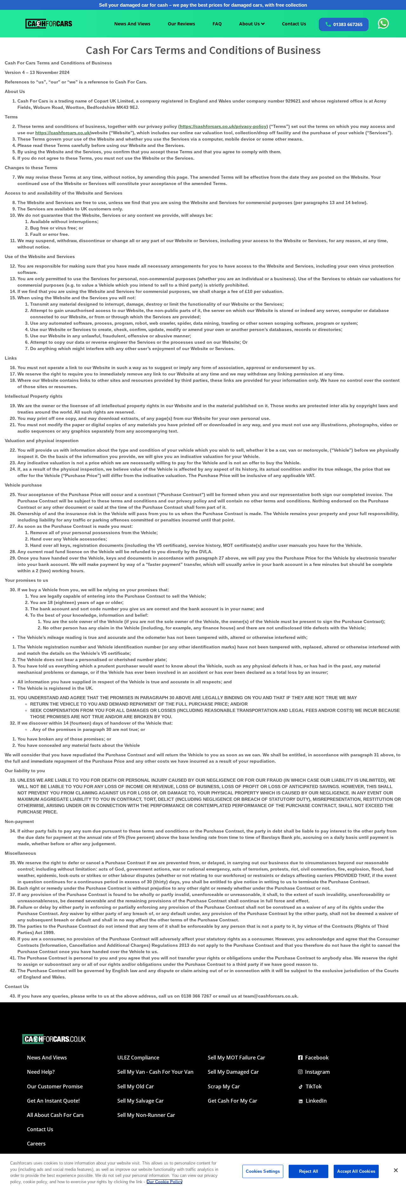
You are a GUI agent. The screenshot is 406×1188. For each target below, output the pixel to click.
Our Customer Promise (55, 1086)
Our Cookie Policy (164, 1181)
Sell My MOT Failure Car (236, 1057)
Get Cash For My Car (232, 1100)
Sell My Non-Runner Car (146, 1115)
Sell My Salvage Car (140, 1100)
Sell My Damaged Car (233, 1071)
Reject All (308, 1171)
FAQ (217, 24)
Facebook (316, 1057)
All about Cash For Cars (55, 1115)
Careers (36, 1143)
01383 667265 (348, 24)
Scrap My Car (224, 1086)
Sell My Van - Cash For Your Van (155, 1071)
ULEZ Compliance (138, 1057)
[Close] (396, 1170)
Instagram (316, 1071)
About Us (250, 24)
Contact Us (294, 24)
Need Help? (41, 1071)
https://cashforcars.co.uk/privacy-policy (223, 126)
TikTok (312, 1086)
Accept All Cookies (356, 1171)
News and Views (47, 1057)
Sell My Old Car (135, 1086)
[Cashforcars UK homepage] (48, 23)
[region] (203, 1171)
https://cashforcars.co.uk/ (63, 132)
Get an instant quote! (53, 1100)
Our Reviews (181, 24)
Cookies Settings (263, 1171)
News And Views (132, 24)
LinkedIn (315, 1100)
